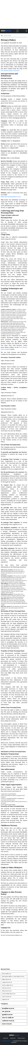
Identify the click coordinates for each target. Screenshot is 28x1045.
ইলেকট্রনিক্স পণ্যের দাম (8, 1009)
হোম (2, 36)
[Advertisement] (14, 14)
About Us (5, 1038)
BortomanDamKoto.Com (7, 1041)
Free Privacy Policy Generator (10, 71)
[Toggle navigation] (26, 31)
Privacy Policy (21, 1038)
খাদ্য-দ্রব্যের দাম (6, 1012)
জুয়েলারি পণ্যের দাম (7, 1015)
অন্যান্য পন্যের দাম (7, 1024)
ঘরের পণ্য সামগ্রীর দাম (7, 1018)
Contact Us (12, 1038)
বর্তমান (6, 31)
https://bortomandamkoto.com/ (11, 197)
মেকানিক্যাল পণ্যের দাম (8, 1021)
